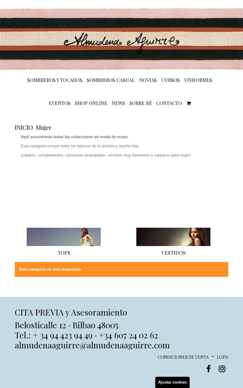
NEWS (118, 103)
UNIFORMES (198, 80)
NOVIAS (148, 80)
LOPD (222, 357)
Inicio (24, 127)
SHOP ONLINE (91, 103)
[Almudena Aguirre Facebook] (208, 369)
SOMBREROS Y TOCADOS (54, 80)
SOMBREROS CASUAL (111, 80)
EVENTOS (60, 103)
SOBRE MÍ (141, 103)
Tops (63, 252)
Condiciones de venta (183, 357)
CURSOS (170, 80)
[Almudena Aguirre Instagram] (222, 369)
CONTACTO (169, 103)
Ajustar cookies (172, 382)
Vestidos (174, 252)
